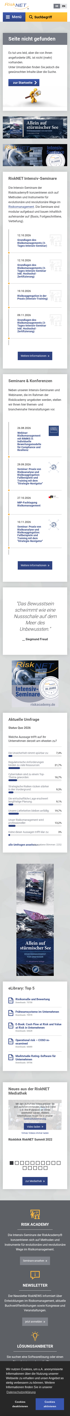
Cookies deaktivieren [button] (20, 1404)
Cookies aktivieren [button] (50, 1404)
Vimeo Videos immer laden (35, 1133)
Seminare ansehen (33, 1260)
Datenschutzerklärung (35, 1119)
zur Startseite (22, 82)
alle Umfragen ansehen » (23, 844)
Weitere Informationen (33, 355)
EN (63, 6)
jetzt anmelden (33, 1321)
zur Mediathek (33, 1181)
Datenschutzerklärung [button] (21, 1392)
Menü (16, 17)
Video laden (33, 1126)
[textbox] (46, 17)
